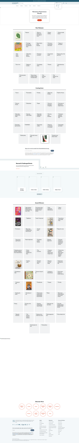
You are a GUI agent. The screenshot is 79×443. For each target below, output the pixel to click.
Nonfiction (57, 406)
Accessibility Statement (43, 431)
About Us (38, 5)
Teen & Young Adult (43, 413)
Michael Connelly (22, 189)
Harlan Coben (34, 189)
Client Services (51, 423)
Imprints (34, 5)
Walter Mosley (46, 189)
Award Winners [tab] (39, 203)
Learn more (17, 168)
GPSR (59, 434)
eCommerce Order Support (52, 426)
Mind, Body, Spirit (43, 406)
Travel (50, 413)
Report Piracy (60, 429)
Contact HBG (50, 430)
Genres (17, 5)
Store (30, 5)
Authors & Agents (51, 421)
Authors (21, 5)
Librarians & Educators (52, 424)
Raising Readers (51, 434)
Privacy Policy (60, 423)
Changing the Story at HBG (43, 429)
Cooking (29, 406)
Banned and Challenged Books (43, 428)
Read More (39, 20)
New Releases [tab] (39, 28)
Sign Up (52, 150)
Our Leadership (42, 423)
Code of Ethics (60, 426)
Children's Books (21, 406)
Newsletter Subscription (43, 426)
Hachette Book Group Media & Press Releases (43, 433)
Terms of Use (60, 421)
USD (58, 5)
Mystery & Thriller (50, 406)
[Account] (63, 3)
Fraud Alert (59, 431)
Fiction (36, 406)
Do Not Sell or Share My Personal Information (61, 428)
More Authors (39, 194)
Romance (28, 413)
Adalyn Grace (58, 189)
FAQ (49, 431)
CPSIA (59, 432)
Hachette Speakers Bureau (52, 427)
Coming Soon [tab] (39, 88)
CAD (58, 7)
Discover (26, 5)
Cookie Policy (60, 424)
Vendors (50, 433)
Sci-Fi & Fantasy (36, 413)
